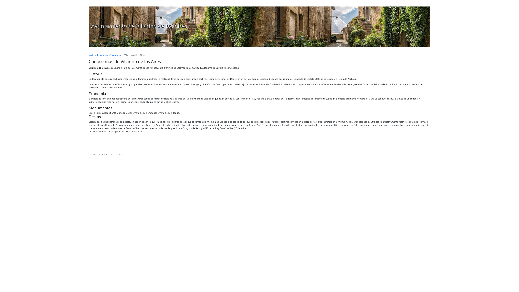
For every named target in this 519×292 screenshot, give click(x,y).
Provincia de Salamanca (109, 55)
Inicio (91, 55)
